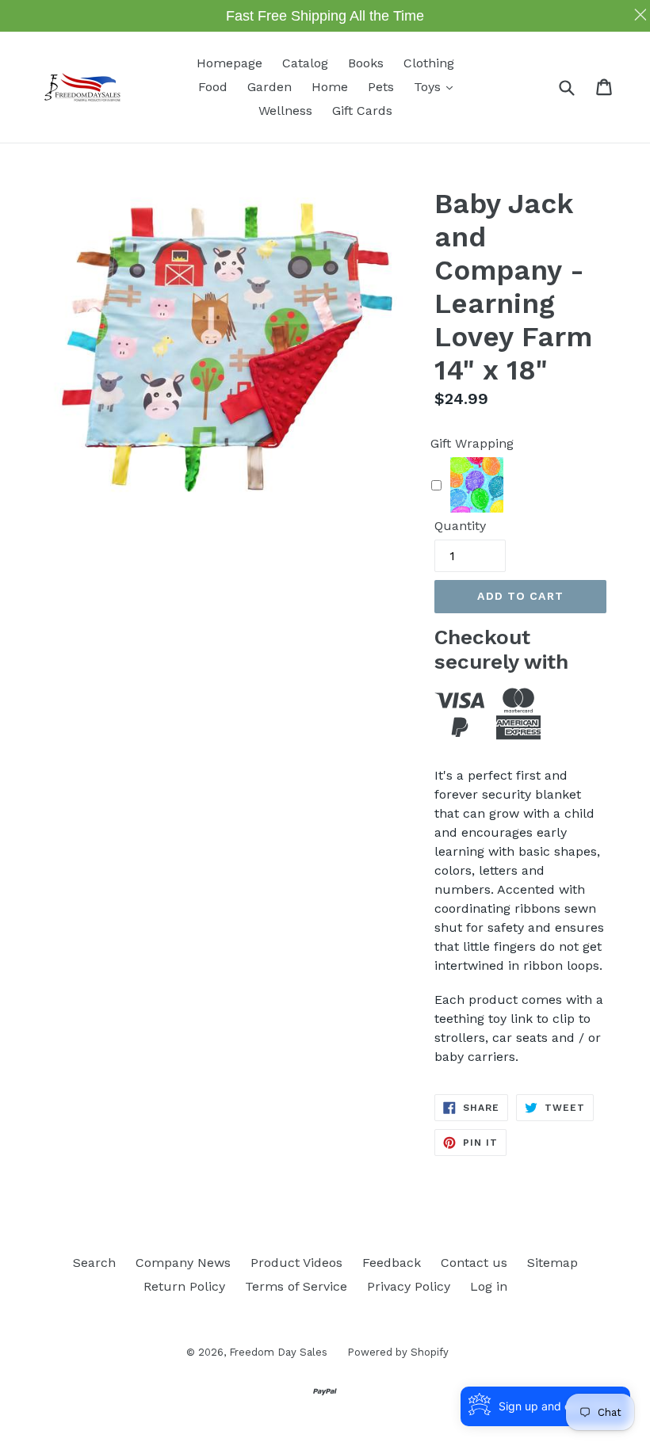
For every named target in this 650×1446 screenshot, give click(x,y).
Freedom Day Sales (278, 1352)
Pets (381, 86)
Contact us (474, 1262)
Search (94, 1262)
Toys (437, 86)
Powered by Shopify (398, 1352)
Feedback (391, 1262)
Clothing (428, 63)
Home (330, 86)
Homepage (229, 63)
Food (213, 86)
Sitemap (552, 1262)
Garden (269, 86)
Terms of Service (296, 1286)
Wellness (285, 110)
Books (366, 63)
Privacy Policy (408, 1286)
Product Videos (296, 1262)
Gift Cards (362, 110)
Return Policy (184, 1286)
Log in (488, 1286)
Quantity (460, 525)
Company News (183, 1262)
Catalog (305, 63)
